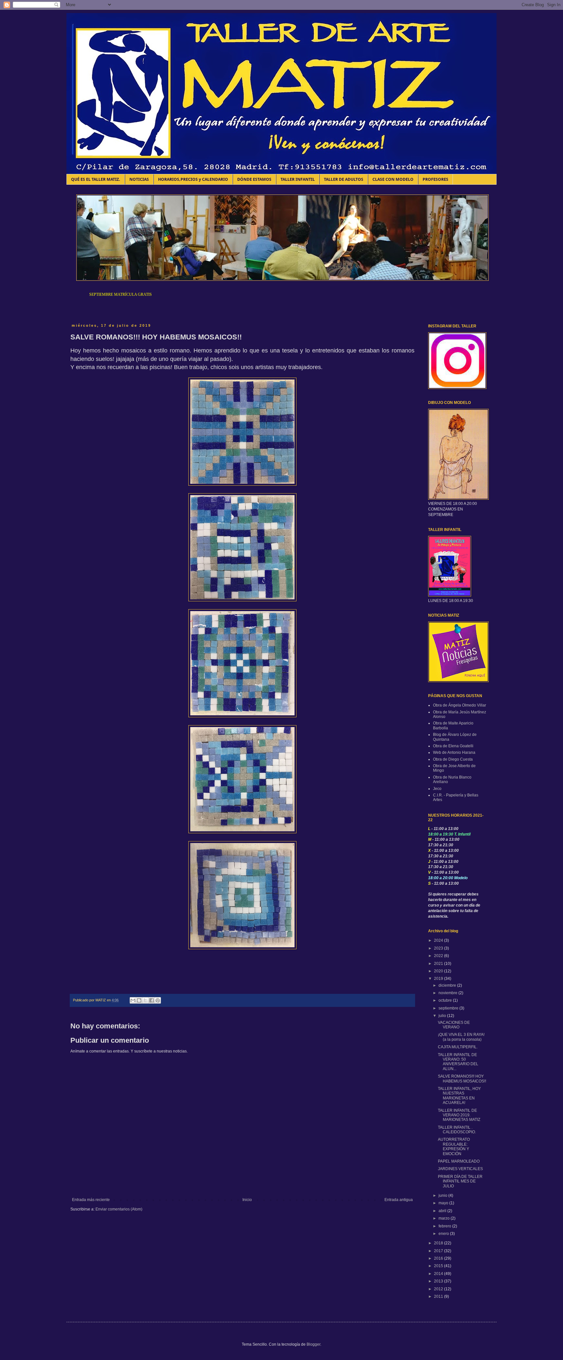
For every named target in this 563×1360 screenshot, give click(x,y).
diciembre (448, 985)
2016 (439, 1258)
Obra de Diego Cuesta (453, 759)
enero (444, 1233)
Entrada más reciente (91, 1199)
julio (443, 1015)
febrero (445, 1226)
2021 (439, 963)
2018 (439, 1243)
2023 (439, 948)
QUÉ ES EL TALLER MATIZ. (95, 179)
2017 (439, 1251)
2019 (439, 978)
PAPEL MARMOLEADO (459, 1161)
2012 (439, 1289)
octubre (446, 1000)
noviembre (448, 993)
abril (443, 1211)
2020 (439, 971)
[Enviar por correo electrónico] (133, 1000)
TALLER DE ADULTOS (343, 179)
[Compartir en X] (145, 1000)
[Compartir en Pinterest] (157, 1000)
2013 (439, 1281)
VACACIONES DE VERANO (454, 1024)
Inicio (247, 1199)
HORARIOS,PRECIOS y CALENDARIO (193, 179)
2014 (439, 1273)
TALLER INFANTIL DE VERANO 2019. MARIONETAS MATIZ (459, 1115)
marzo (445, 1218)
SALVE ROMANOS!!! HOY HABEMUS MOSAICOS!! (462, 1078)
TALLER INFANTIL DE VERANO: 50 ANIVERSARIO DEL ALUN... (458, 1061)
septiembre (449, 1008)
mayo (444, 1203)
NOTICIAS (139, 179)
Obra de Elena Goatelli (453, 746)
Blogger (313, 1344)
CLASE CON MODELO (392, 179)
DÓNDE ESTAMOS (254, 179)
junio (443, 1195)
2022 (439, 955)
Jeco (437, 788)
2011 (439, 1296)
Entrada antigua (398, 1199)
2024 (439, 940)
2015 (439, 1266)
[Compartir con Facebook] (151, 1000)
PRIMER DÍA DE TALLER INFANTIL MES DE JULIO (460, 1181)
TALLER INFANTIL (298, 179)
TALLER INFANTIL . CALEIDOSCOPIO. (457, 1129)
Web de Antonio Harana (454, 752)
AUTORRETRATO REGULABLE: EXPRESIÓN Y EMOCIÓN (454, 1146)
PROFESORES (435, 179)
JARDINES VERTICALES (460, 1169)
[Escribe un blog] (139, 1000)
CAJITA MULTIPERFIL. (458, 1047)
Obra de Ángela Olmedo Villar (459, 705)
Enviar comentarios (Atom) (118, 1209)
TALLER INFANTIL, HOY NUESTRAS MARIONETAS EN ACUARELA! (459, 1095)
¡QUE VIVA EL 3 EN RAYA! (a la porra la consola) (461, 1036)
